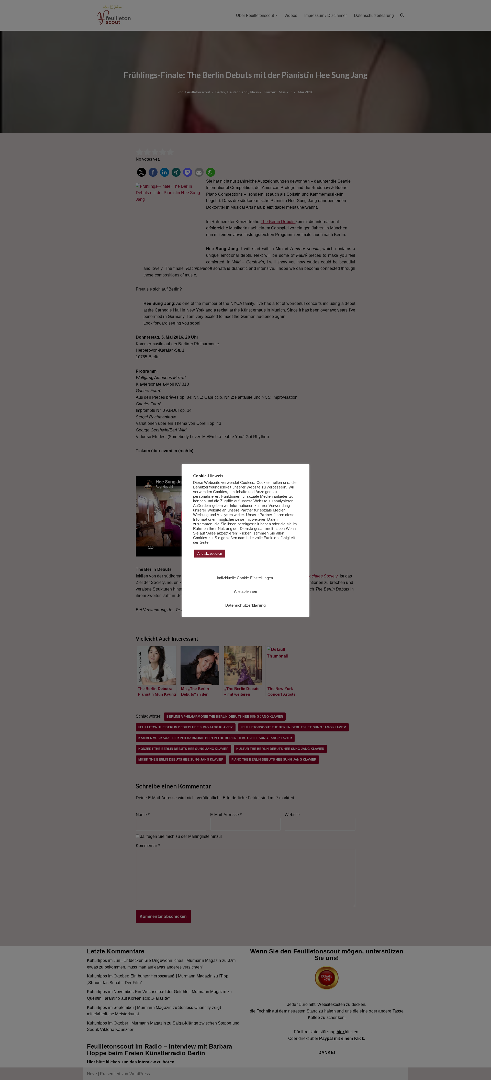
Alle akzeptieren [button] (209, 553)
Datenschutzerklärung (245, 605)
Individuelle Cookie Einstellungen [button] (245, 578)
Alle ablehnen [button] (245, 591)
